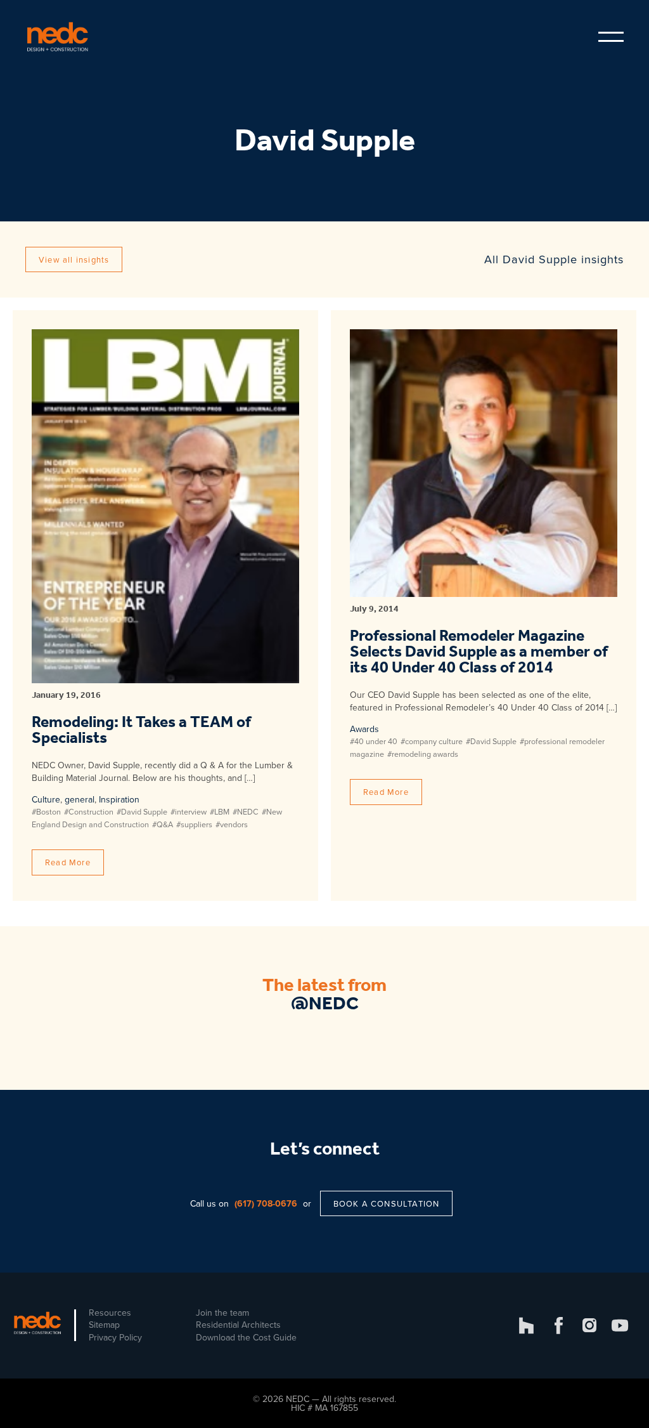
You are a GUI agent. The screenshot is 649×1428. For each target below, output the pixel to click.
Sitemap (104, 1324)
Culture (46, 799)
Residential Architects (238, 1324)
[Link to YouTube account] (620, 1325)
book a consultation (386, 1203)
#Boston (46, 811)
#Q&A (162, 824)
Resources (110, 1312)
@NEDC (325, 1004)
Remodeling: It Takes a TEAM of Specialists (141, 730)
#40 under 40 (373, 741)
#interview (188, 811)
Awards (364, 729)
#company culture (432, 741)
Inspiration (119, 799)
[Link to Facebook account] (559, 1325)
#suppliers (194, 824)
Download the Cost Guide (246, 1337)
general (79, 799)
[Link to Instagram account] (589, 1325)
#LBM (219, 811)
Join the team (222, 1312)
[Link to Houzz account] (526, 1325)
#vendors (231, 824)
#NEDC (246, 811)
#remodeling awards (422, 753)
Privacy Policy (115, 1337)
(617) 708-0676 (266, 1203)
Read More (68, 862)
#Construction (88, 811)
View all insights (74, 259)
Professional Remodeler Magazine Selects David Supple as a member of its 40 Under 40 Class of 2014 (479, 652)
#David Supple (142, 811)
